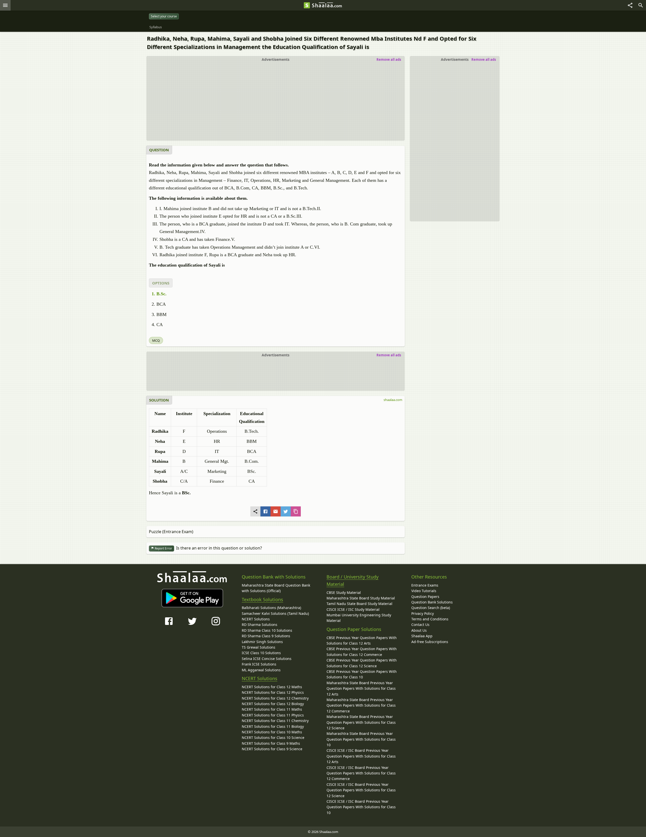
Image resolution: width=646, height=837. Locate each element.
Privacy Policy (422, 613)
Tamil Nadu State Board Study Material (359, 603)
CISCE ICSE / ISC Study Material (353, 609)
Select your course (164, 16)
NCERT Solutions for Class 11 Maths (272, 709)
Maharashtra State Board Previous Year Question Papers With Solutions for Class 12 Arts (361, 688)
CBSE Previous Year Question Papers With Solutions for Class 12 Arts (362, 640)
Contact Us (420, 624)
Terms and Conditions (429, 619)
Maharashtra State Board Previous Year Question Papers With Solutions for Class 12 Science (361, 722)
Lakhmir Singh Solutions (262, 641)
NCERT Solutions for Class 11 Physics (273, 715)
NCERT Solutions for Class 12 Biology (273, 703)
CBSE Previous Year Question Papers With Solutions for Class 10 (362, 674)
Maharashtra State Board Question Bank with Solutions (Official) (276, 588)
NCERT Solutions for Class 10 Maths (272, 732)
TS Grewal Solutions (258, 647)
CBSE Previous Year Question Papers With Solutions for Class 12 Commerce (362, 651)
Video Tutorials (423, 590)
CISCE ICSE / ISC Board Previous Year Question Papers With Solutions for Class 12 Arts (361, 756)
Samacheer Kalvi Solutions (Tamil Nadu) (275, 613)
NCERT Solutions (256, 619)
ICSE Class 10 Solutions (261, 652)
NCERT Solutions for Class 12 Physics (273, 692)
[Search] (640, 5)
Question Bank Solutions (432, 602)
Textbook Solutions (262, 599)
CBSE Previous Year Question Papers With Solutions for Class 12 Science (362, 663)
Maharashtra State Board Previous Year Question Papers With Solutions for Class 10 (361, 739)
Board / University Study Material (353, 580)
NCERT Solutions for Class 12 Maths (272, 686)
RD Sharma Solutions (259, 624)
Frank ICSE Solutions (259, 664)
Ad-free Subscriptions (429, 641)
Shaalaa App (422, 635)
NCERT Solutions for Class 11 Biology (273, 726)
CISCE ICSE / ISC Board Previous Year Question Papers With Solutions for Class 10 (361, 807)
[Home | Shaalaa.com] (307, 5)
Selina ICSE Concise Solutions (266, 658)
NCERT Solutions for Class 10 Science (273, 737)
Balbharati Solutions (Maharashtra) (271, 607)
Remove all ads (483, 59)
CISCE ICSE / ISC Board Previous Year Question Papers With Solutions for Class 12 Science (361, 790)
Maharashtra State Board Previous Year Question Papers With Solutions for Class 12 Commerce (361, 705)
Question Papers (425, 596)
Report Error (163, 548)
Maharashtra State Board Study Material (361, 598)
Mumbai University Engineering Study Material (359, 618)
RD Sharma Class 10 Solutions (267, 630)
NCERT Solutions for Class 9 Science (272, 748)
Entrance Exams (424, 585)
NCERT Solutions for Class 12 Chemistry (275, 698)
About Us (419, 630)
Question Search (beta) (430, 607)
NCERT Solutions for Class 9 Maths (271, 743)
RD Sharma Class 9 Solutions (266, 635)
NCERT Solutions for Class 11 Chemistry (275, 720)
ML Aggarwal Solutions (261, 670)
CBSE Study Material (344, 592)
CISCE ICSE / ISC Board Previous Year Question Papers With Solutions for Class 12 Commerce (361, 773)
